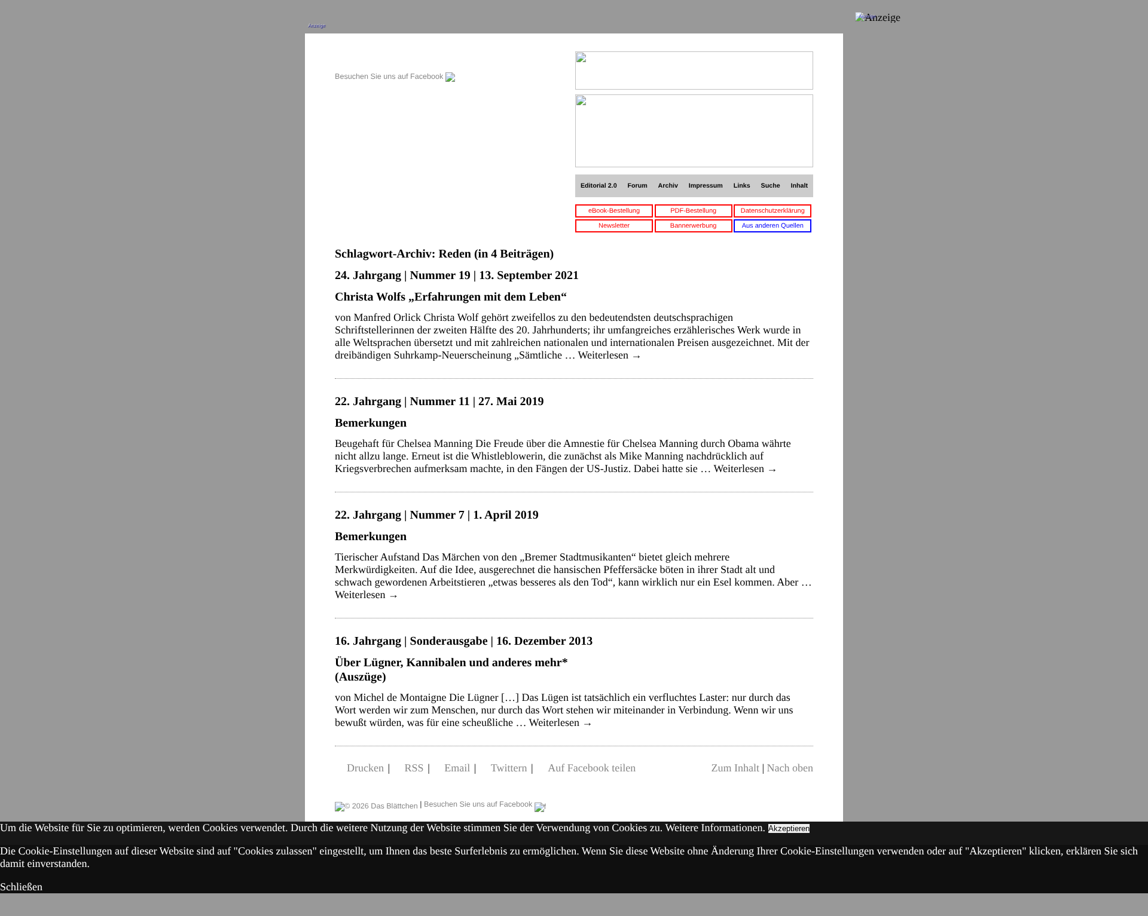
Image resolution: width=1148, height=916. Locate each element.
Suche (770, 185)
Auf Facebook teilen (592, 768)
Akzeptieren (789, 828)
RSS (414, 768)
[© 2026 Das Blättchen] (376, 804)
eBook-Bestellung (614, 211)
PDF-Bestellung (693, 211)
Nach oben (790, 768)
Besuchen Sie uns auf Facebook (390, 76)
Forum (637, 185)
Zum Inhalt (735, 768)
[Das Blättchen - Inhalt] (395, 57)
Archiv (668, 185)
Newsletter (614, 225)
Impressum (706, 185)
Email (457, 768)
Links (742, 185)
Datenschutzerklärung (773, 211)
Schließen (21, 887)
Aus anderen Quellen (773, 225)
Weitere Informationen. (715, 828)
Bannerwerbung (693, 225)
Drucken (365, 768)
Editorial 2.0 (599, 185)
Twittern (509, 768)
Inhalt (799, 185)
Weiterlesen (610, 355)
